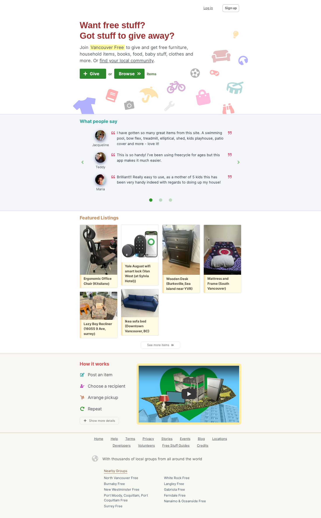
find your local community (127, 60)
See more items (159, 345)
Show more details (100, 420)
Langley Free (174, 484)
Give (95, 73)
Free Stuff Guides (176, 445)
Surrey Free (113, 506)
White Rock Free (177, 478)
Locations (219, 439)
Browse (127, 73)
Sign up (231, 8)
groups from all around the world (173, 459)
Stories (167, 439)
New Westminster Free (121, 489)
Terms (130, 439)
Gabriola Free (174, 489)
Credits (202, 445)
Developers (122, 445)
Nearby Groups (115, 471)
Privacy (148, 439)
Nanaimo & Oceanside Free (185, 501)
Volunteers (146, 445)
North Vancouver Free (121, 478)
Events (185, 439)
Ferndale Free (175, 495)
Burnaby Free (114, 484)
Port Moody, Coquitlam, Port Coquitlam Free (126, 497)
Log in (208, 8)
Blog (201, 439)
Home (98, 439)
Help (114, 439)
